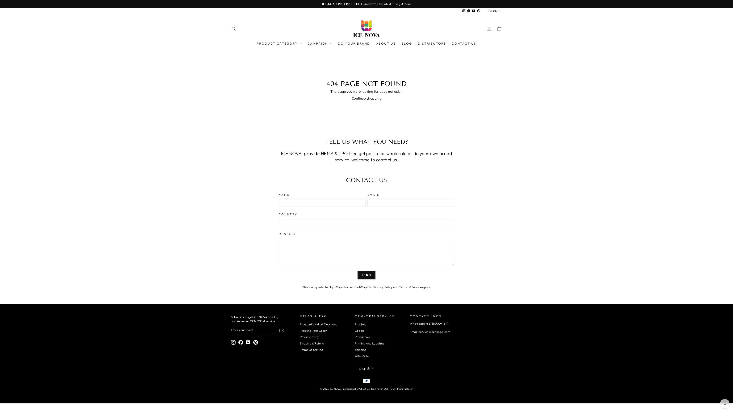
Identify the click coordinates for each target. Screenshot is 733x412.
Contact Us (464, 43)
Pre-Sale (360, 324)
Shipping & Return (312, 343)
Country (288, 214)
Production (362, 337)
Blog (406, 43)
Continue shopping (367, 98)
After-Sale (362, 356)
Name (284, 194)
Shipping (360, 350)
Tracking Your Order (313, 330)
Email (373, 194)
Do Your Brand (354, 43)
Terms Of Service (311, 350)
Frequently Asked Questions (318, 324)
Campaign (318, 43)
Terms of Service (410, 287)
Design (359, 330)
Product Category (278, 43)
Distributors (432, 43)
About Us (386, 43)
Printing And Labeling (369, 343)
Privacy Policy (382, 287)
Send (367, 275)
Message (288, 234)
